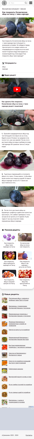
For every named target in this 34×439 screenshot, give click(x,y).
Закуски (23, 9)
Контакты (29, 435)
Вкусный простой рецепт (10, 9)
